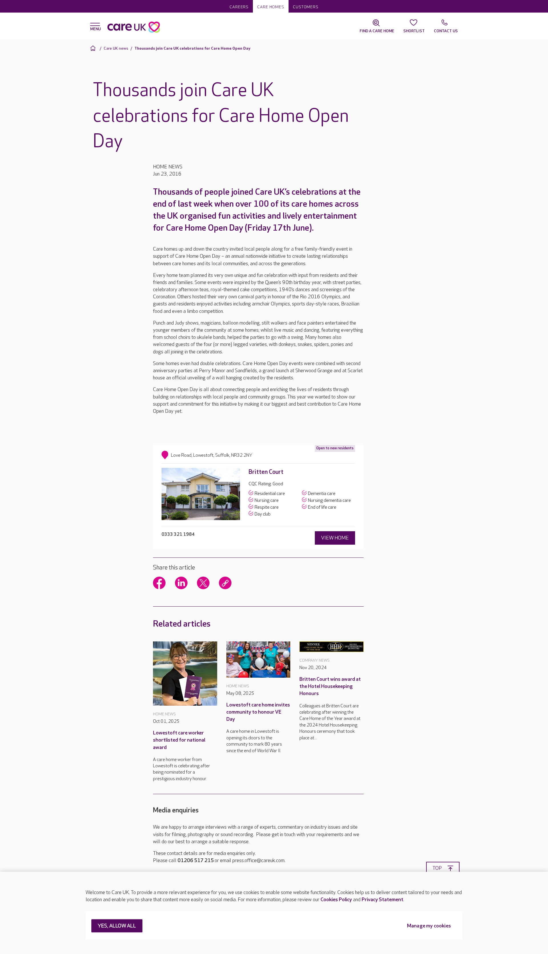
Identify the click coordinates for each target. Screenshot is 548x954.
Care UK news (116, 48)
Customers (306, 7)
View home (335, 538)
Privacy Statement (382, 900)
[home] (93, 48)
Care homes (270, 7)
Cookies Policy (336, 900)
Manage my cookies (429, 926)
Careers (239, 7)
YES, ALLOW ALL (117, 926)
